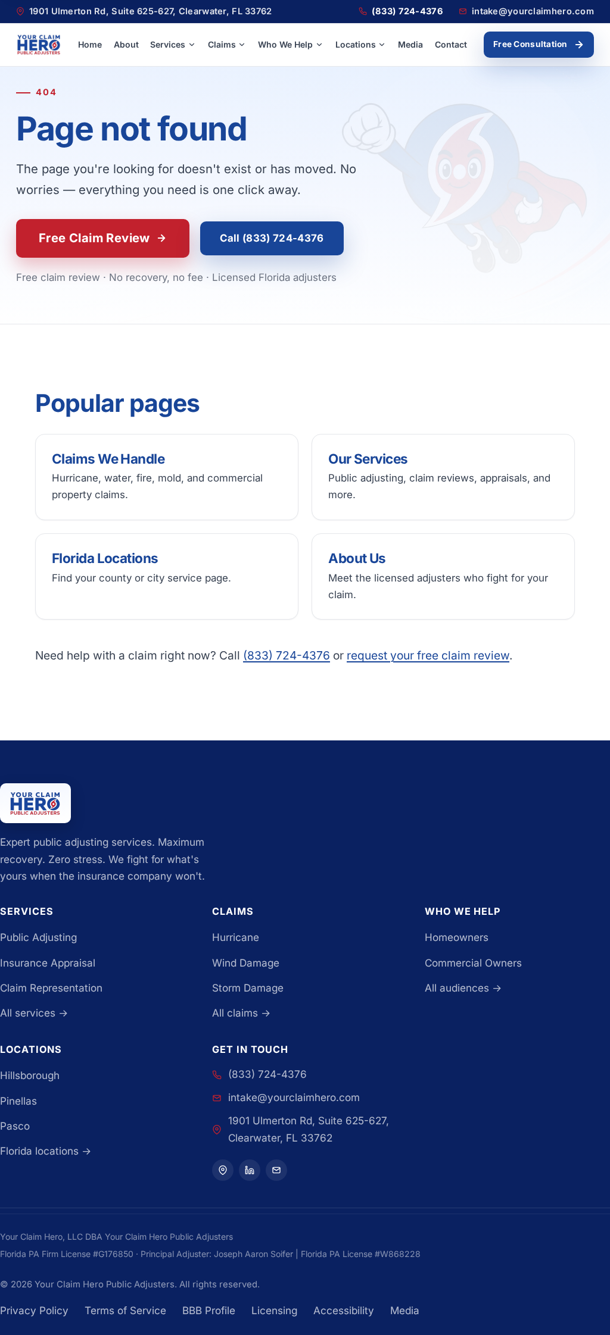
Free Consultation (530, 44)
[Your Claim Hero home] (38, 44)
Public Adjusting (38, 937)
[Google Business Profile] (223, 1170)
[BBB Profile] (249, 1170)
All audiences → (463, 987)
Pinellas (18, 1101)
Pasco (15, 1126)
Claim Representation (51, 987)
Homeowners (456, 937)
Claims (222, 44)
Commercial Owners (473, 962)
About (126, 44)
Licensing (274, 1310)
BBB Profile (208, 1310)
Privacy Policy (34, 1310)
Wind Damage (245, 962)
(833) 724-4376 (286, 655)
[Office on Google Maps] (276, 1170)
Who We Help (285, 44)
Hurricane (235, 937)
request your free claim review (428, 655)
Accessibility (343, 1310)
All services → (34, 1012)
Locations (355, 44)
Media (410, 44)
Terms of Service (125, 1310)
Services (167, 44)
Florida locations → (45, 1151)
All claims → (241, 1012)
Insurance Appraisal (47, 962)
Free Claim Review (94, 237)
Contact (451, 44)
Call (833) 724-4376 (271, 238)
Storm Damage (248, 987)
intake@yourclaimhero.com (294, 1097)
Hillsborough (30, 1075)
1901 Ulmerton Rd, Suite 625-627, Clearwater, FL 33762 (308, 1128)
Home (90, 44)
